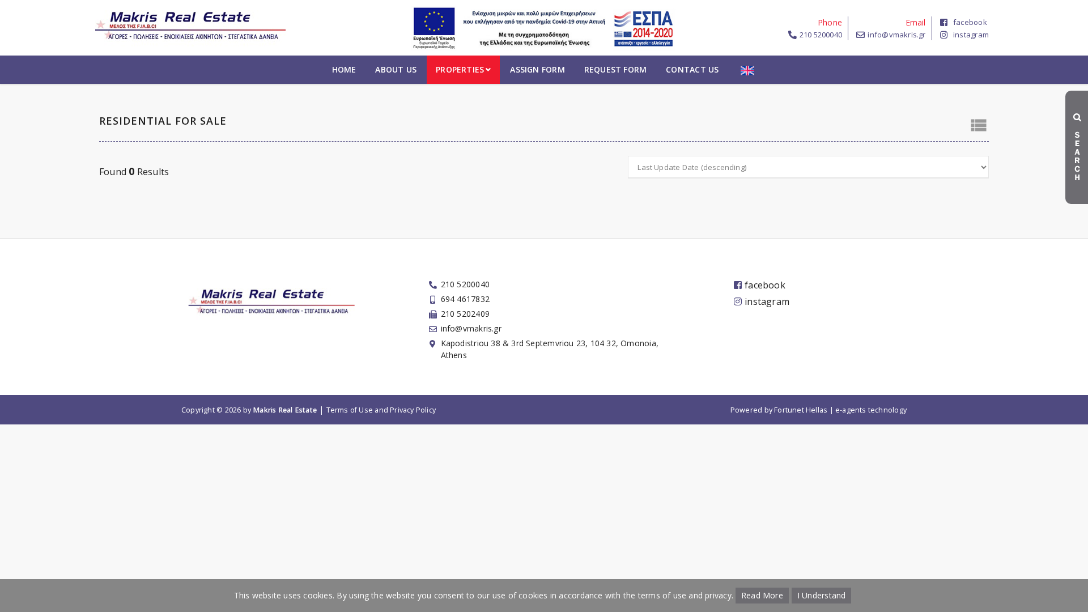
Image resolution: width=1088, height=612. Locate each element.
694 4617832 (465, 299)
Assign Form (537, 69)
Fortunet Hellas (800, 410)
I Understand (821, 595)
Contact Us (692, 69)
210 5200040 (821, 34)
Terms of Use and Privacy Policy (381, 410)
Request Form (615, 69)
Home (344, 69)
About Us (395, 69)
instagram (971, 34)
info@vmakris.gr (896, 34)
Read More (762, 595)
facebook (970, 22)
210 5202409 (465, 313)
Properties (460, 69)
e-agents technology (871, 410)
